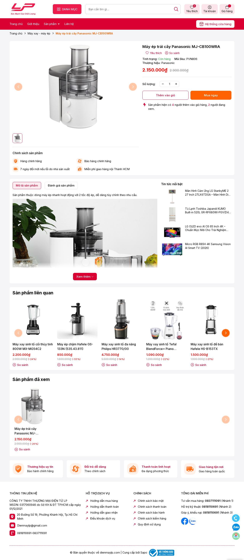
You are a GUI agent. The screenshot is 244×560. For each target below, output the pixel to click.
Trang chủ (16, 24)
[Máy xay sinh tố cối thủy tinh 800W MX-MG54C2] (33, 319)
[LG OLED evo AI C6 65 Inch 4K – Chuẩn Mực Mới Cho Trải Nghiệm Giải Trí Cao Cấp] (172, 232)
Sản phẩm (50, 24)
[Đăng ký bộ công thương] (161, 552)
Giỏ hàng (227, 11)
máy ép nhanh (51, 195)
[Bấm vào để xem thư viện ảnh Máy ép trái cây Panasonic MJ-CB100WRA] (76, 87)
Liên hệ (69, 24)
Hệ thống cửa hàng (218, 24)
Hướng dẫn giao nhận (104, 512)
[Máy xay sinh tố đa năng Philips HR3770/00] (122, 319)
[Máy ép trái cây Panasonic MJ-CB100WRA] (32, 406)
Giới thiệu (33, 24)
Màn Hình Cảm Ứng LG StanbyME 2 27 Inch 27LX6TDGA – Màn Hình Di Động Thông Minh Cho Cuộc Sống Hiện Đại (207, 193)
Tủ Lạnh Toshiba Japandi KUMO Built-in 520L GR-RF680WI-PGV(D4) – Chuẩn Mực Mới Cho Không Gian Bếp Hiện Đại (207, 210)
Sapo (143, 552)
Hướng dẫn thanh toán (104, 506)
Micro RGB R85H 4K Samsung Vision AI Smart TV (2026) (208, 245)
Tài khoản (209, 11)
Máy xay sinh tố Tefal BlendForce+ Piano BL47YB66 (161, 346)
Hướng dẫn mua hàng (104, 501)
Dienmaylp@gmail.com (32, 525)
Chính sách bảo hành (151, 512)
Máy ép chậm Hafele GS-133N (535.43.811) (75, 346)
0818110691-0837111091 (32, 533)
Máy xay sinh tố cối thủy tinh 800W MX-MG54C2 (33, 346)
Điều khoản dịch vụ (102, 518)
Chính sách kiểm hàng (152, 518)
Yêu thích (192, 9)
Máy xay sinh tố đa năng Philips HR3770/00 (119, 346)
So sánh (174, 53)
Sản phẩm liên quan (33, 293)
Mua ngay (211, 95)
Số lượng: (149, 84)
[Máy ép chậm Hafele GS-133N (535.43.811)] (77, 319)
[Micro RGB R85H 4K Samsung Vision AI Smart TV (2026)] (172, 249)
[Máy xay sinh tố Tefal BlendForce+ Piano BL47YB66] (166, 319)
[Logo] (23, 9)
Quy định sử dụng (149, 524)
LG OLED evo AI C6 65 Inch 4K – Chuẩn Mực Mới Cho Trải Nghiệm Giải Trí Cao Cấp (205, 228)
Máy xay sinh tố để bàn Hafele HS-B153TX (207, 346)
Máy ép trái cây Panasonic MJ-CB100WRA (25, 431)
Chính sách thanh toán (152, 506)
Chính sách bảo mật (151, 501)
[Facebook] (185, 521)
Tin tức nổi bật (171, 184)
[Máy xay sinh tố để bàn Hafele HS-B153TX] (211, 319)
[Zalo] (192, 521)
